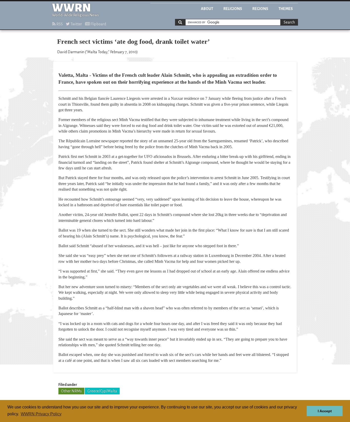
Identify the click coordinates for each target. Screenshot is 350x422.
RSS (59, 24)
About (207, 9)
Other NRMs (71, 391)
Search (289, 22)
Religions (232, 9)
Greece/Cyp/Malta (102, 391)
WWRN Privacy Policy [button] (41, 414)
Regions (260, 9)
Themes (286, 9)
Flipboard (98, 24)
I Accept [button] (325, 411)
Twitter (76, 24)
